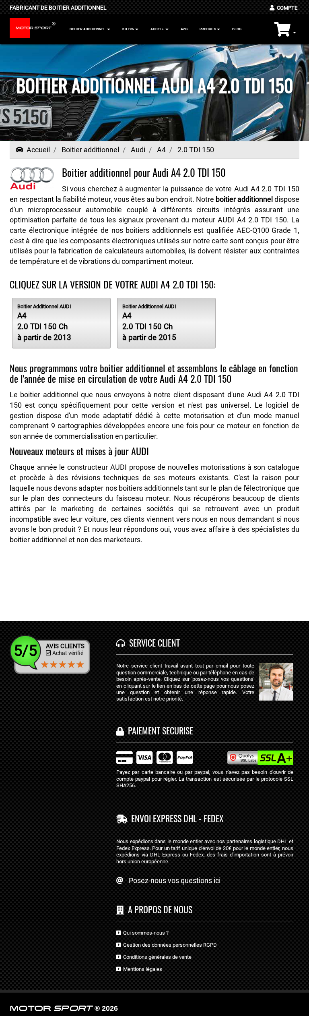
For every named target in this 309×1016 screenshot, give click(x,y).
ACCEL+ (157, 29)
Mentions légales (141, 969)
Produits (208, 29)
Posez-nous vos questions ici (174, 880)
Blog (236, 29)
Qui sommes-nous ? (145, 933)
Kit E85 (128, 29)
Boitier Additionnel (88, 29)
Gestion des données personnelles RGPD (169, 945)
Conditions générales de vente (156, 957)
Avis (184, 29)
